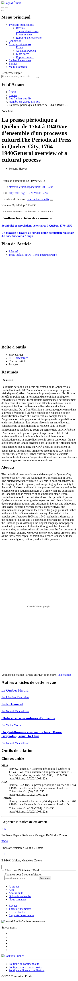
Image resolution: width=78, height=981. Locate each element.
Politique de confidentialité (24, 963)
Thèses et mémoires (27, 31)
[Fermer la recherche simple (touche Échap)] (6, 7)
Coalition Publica (26, 50)
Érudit (19, 47)
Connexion (15, 40)
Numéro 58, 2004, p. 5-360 (24, 101)
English (13, 63)
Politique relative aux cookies (25, 967)
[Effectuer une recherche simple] (2, 7)
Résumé (13, 251)
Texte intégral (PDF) (20, 254)
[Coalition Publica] (12, 955)
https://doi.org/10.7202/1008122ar (28, 193)
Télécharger (64, 674)
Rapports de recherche (29, 37)
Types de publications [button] (21, 24)
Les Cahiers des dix (20, 98)
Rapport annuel (25, 57)
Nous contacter (17, 899)
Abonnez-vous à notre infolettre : (23, 874)
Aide (11, 889)
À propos (25, 44)
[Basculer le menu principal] (2, 10)
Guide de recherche (20, 896)
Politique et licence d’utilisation (26, 970)
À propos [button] (14, 44)
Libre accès (22, 53)
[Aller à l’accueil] (11, 2)
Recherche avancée (20, 60)
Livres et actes (24, 34)
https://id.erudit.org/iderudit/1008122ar (31, 186)
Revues (20, 27)
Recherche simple (11, 72)
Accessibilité (16, 893)
